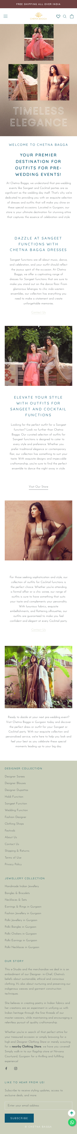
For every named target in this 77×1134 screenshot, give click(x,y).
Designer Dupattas (16, 790)
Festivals (10, 830)
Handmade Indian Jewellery (22, 886)
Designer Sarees (15, 776)
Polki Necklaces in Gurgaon (22, 947)
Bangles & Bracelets (17, 893)
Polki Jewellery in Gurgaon (21, 920)
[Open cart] (71, 16)
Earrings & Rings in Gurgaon (23, 906)
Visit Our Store (38, 486)
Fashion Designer (15, 817)
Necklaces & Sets (16, 899)
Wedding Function (16, 810)
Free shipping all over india (38, 4)
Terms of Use (13, 857)
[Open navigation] (6, 16)
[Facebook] (6, 1068)
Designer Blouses (15, 783)
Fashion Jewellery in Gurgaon (23, 913)
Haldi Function (14, 796)
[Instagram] (15, 1068)
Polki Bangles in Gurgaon (20, 927)
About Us (11, 837)
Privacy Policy (13, 864)
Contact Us (38, 312)
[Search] (65, 16)
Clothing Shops (14, 823)
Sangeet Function (16, 803)
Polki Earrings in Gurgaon (21, 940)
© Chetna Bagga (38, 1126)
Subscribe (19, 1118)
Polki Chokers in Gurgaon (21, 933)
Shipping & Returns (17, 850)
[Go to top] (71, 1113)
